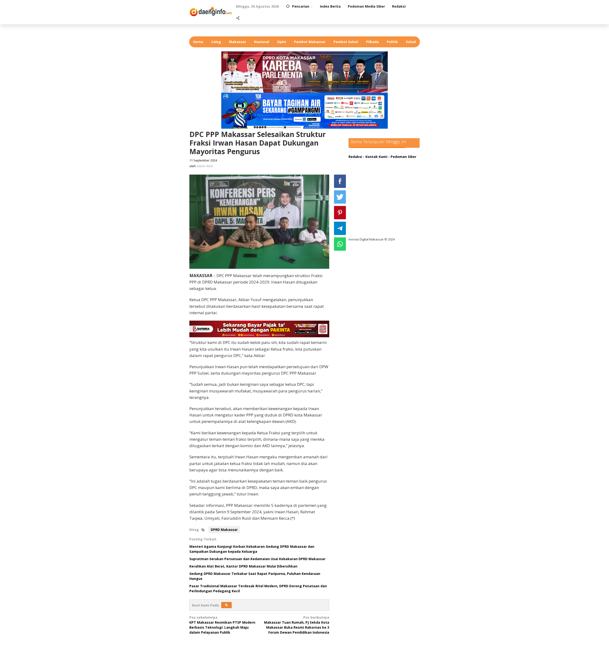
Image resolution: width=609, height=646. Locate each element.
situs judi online (365, 200)
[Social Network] (237, 18)
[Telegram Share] (340, 228)
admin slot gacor (366, 191)
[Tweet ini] (340, 197)
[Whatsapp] (340, 244)
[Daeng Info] (210, 10)
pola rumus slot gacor (371, 181)
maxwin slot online (368, 171)
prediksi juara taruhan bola (375, 230)
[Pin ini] (340, 212)
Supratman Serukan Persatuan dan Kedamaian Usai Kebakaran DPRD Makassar (257, 559)
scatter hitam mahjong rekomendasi (384, 161)
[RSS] (226, 605)
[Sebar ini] (340, 181)
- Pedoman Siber (402, 156)
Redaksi (355, 156)
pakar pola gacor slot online (376, 220)
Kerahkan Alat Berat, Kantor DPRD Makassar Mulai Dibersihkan (243, 566)
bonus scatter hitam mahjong (378, 210)
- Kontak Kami (375, 156)
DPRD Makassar (224, 529)
